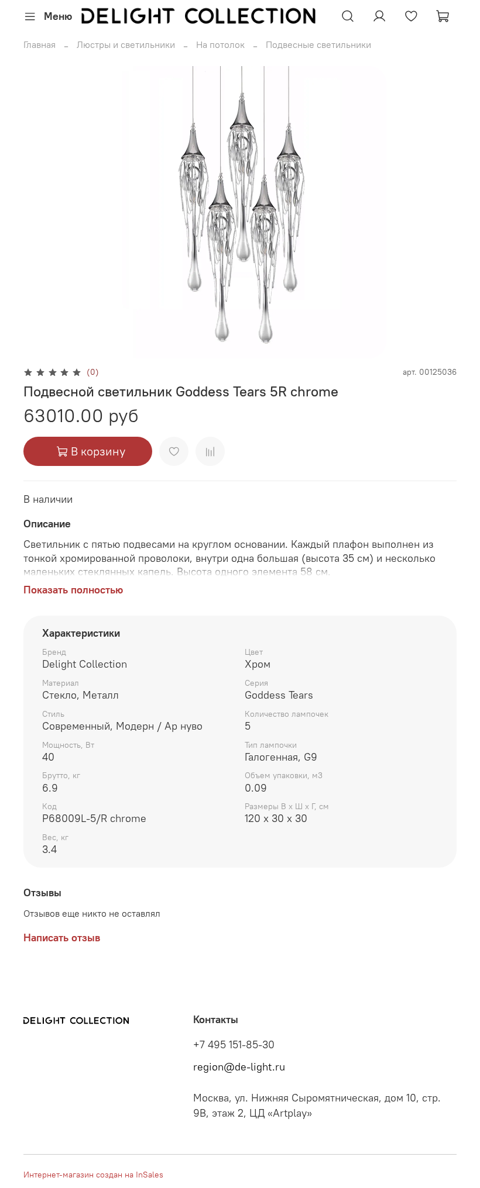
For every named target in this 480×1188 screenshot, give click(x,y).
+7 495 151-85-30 (234, 1044)
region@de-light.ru (239, 1067)
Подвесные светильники (318, 44)
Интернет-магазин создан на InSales (93, 1174)
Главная (39, 44)
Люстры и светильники (126, 44)
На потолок (220, 44)
